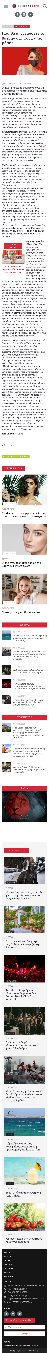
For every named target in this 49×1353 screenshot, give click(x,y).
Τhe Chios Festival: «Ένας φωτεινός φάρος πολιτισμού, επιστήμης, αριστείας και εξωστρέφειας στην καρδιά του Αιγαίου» (28, 732)
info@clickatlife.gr (17, 1295)
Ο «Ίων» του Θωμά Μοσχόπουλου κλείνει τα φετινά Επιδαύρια (29, 671)
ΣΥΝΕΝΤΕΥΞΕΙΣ (24, 717)
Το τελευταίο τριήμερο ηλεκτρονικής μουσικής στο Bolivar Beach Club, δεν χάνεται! (29, 686)
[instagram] (23, 14)
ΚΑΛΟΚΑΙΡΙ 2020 (10, 457)
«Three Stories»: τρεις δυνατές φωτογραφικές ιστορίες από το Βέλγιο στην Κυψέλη (28, 702)
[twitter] (30, 14)
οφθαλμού (41, 146)
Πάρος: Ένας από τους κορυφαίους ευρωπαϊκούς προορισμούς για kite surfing (30, 638)
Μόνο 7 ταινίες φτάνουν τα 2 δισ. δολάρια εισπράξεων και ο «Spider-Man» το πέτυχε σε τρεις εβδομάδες (30, 655)
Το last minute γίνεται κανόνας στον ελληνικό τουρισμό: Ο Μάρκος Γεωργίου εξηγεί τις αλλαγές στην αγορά (29, 752)
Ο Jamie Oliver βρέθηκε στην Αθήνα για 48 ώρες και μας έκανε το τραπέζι (29, 769)
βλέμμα (24, 115)
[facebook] (17, 14)
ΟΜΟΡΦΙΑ (24, 457)
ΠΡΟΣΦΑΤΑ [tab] (24, 625)
